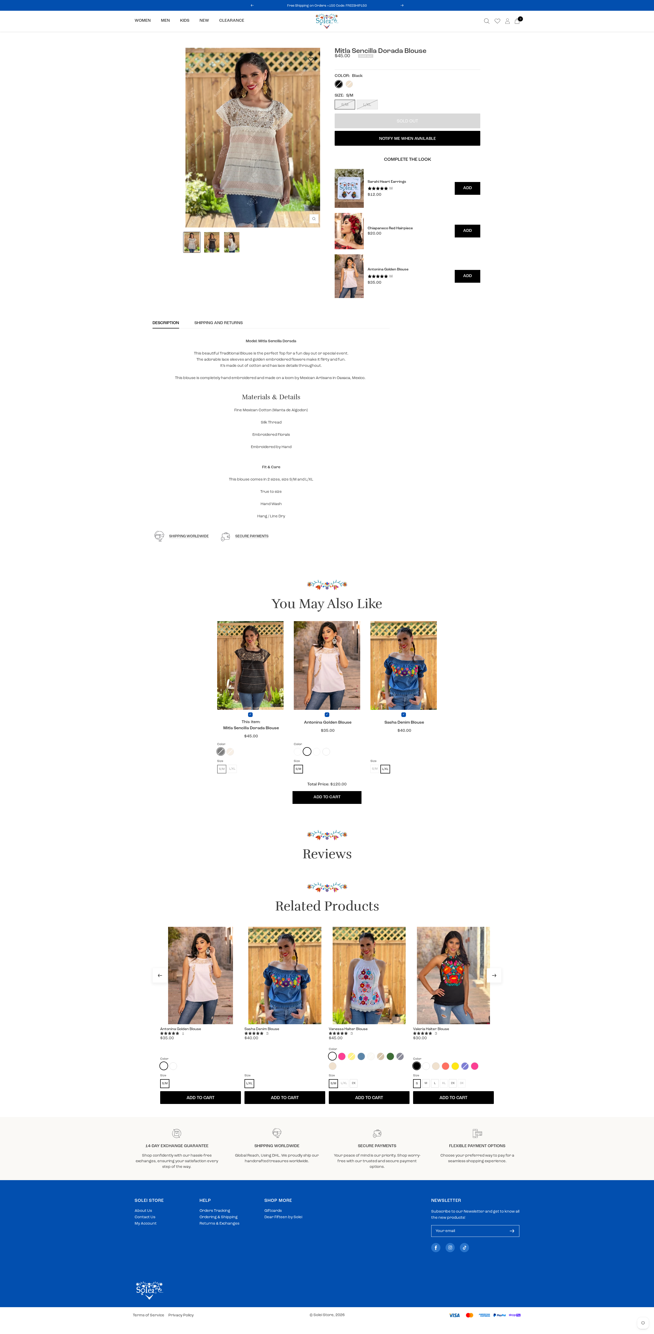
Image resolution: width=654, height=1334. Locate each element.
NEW (204, 21)
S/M (344, 105)
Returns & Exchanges (219, 1224)
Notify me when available (407, 139)
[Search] (486, 21)
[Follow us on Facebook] (435, 1248)
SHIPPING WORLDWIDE (189, 536)
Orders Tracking (215, 1211)
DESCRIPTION (166, 323)
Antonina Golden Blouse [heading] (388, 269)
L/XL (367, 105)
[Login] (507, 21)
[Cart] (517, 21)
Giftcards (273, 1211)
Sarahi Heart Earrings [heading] (387, 182)
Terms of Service (148, 1315)
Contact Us (145, 1217)
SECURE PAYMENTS (251, 536)
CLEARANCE (231, 21)
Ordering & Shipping (219, 1217)
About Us (143, 1211)
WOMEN (143, 21)
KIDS (184, 21)
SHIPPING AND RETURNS (218, 323)
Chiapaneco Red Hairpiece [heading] (390, 228)
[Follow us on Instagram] (450, 1248)
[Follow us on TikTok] (464, 1248)
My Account (146, 1224)
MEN (165, 21)
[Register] (512, 1231)
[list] (407, 233)
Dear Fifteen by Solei (283, 1217)
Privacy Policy (181, 1315)
